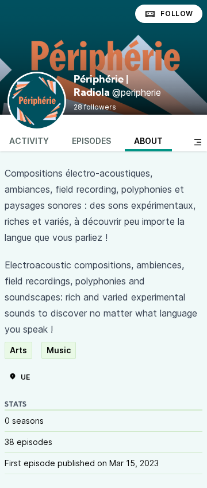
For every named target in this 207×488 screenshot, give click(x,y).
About (148, 141)
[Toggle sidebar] (198, 142)
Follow (176, 13)
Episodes (91, 141)
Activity (29, 141)
